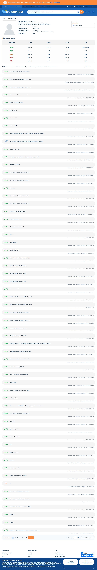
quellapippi (83, 74)
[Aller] (78, 538)
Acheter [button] (25, 6)
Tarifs (3, 556)
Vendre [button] (31, 6)
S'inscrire (7, 6)
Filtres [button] (87, 66)
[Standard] (36, 21)
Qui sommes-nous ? (7, 553)
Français (92, 6)
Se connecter (17, 6)
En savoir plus (11, 567)
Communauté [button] (38, 6)
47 (26, 537)
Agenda (30, 554)
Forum (29, 556)
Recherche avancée (90, 12)
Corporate (4, 554)
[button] (78, 12)
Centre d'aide (57, 553)
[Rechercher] (82, 12)
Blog (29, 553)
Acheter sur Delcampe (59, 554)
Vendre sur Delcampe (59, 556)
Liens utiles (75, 21)
